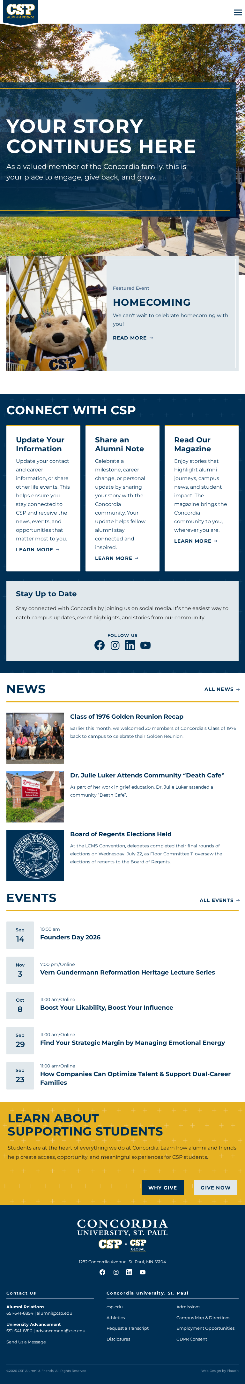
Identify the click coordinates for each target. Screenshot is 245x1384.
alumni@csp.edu (54, 1313)
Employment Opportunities (205, 1328)
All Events (217, 900)
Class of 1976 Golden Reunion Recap (126, 716)
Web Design (211, 1371)
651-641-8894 (19, 1313)
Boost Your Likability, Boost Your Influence (106, 1007)
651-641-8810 (19, 1330)
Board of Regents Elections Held (121, 834)
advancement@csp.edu (60, 1330)
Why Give (162, 1188)
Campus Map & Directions (203, 1317)
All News (219, 689)
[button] (238, 12)
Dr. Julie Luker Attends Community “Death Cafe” (147, 775)
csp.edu (115, 1306)
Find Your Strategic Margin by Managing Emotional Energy (132, 1042)
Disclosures (118, 1339)
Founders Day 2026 (70, 937)
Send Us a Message (26, 1341)
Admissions (188, 1306)
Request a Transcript (128, 1328)
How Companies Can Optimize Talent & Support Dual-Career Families (135, 1078)
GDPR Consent (191, 1339)
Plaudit (233, 1371)
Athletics (116, 1317)
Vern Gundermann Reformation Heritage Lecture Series (127, 972)
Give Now (216, 1188)
